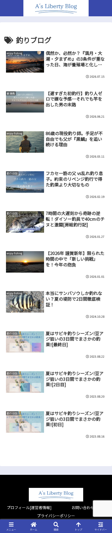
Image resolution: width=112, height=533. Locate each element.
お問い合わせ (82, 507)
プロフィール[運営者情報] (29, 507)
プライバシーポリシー (56, 515)
